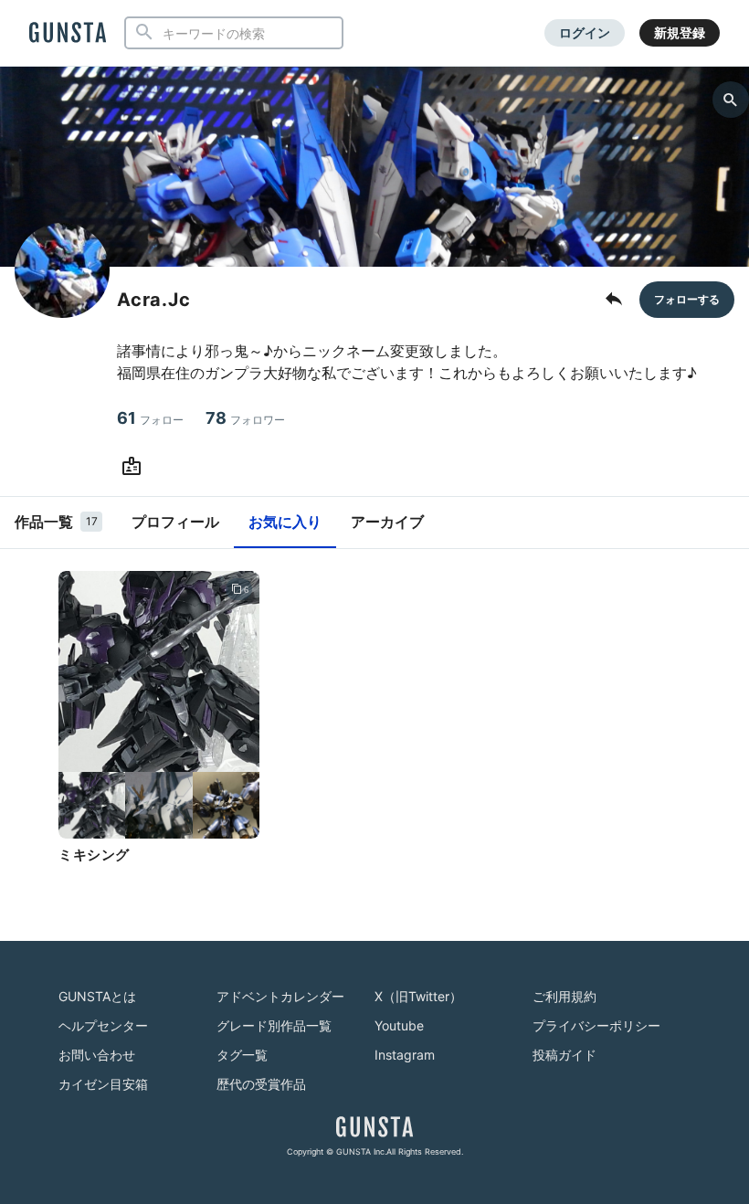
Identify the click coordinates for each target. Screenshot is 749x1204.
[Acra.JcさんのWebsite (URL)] (135, 466)
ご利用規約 (564, 996)
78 (245, 418)
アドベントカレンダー (280, 996)
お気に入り (285, 521)
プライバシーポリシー (596, 1025)
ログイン (584, 32)
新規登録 (679, 32)
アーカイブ (387, 521)
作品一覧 (56, 521)
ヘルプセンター (103, 1025)
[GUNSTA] (67, 34)
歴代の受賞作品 (261, 1084)
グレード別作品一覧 (274, 1025)
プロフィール (175, 521)
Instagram (404, 1054)
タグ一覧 (242, 1054)
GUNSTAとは (97, 996)
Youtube (399, 1025)
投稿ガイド (564, 1054)
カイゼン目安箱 (103, 1084)
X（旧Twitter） (418, 996)
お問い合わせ (96, 1054)
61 (150, 418)
